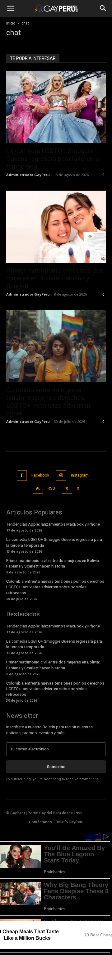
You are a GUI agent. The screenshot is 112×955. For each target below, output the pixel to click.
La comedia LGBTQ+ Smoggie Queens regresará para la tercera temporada (52, 158)
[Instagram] (61, 475)
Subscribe (56, 767)
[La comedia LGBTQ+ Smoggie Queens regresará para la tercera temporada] (56, 107)
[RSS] (38, 489)
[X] (67, 489)
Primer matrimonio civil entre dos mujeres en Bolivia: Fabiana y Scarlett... (54, 278)
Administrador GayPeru (28, 174)
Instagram (80, 475)
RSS (51, 488)
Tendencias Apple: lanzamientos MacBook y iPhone (53, 524)
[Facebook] (22, 475)
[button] (11, 8)
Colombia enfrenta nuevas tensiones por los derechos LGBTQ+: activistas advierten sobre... (48, 401)
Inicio (11, 23)
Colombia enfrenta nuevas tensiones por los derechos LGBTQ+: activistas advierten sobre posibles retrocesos (55, 586)
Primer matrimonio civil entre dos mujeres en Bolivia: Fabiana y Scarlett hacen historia (53, 563)
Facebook (40, 475)
